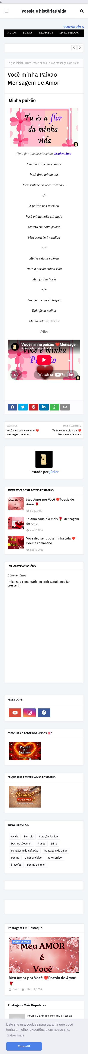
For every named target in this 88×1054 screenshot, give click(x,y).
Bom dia (28, 836)
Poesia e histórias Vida (44, 11)
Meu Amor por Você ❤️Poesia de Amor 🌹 (50, 502)
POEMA (27, 32)
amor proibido (33, 857)
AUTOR (11, 32)
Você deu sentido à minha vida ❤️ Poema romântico (39, 49)
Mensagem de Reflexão (24, 850)
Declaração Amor (21, 843)
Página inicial (15, 63)
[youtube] (15, 712)
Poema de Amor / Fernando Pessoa (49, 1015)
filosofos (16, 864)
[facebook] (44, 712)
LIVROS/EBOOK (69, 32)
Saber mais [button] (15, 1035)
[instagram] (29, 712)
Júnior (53, 472)
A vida (14, 836)
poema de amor (36, 864)
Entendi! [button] (24, 1046)
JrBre (28, 63)
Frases (41, 843)
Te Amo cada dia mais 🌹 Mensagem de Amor (52, 521)
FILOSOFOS (46, 32)
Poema (15, 857)
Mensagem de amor (55, 850)
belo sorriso (54, 857)
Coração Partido (48, 836)
